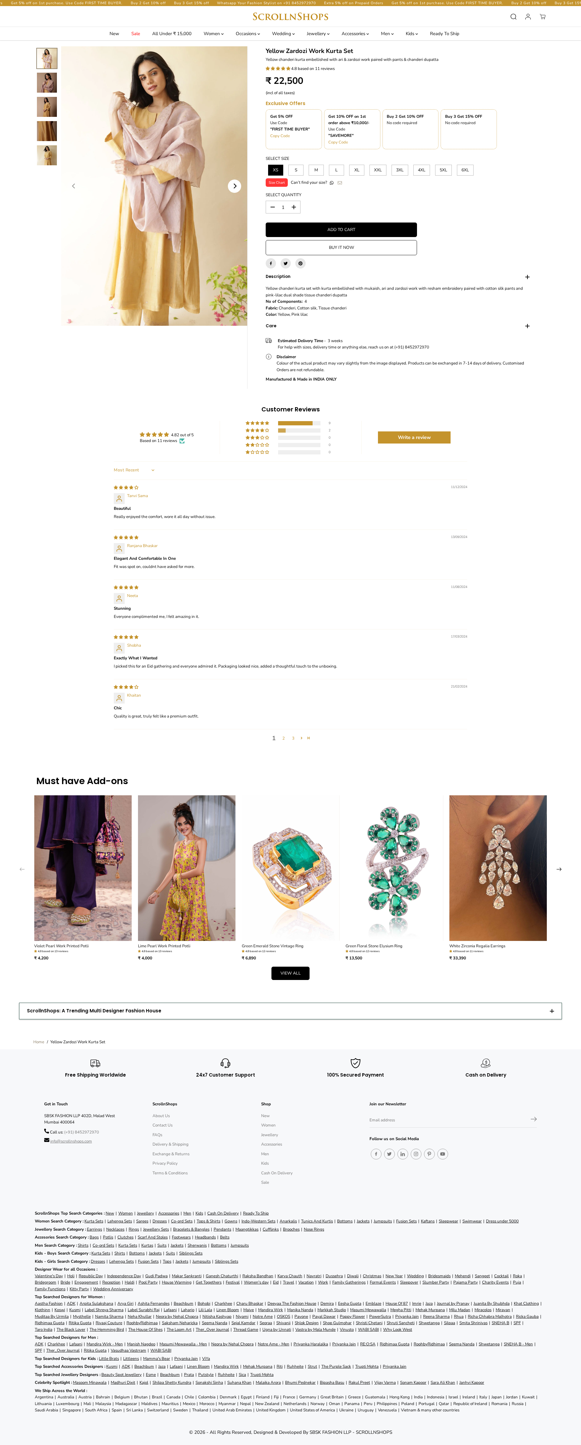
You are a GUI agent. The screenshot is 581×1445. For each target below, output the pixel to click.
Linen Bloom (227, 1310)
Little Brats (109, 1358)
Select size (277, 158)
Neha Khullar (140, 1316)
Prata (189, 1374)
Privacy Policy (165, 1163)
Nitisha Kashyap (216, 1316)
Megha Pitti (400, 1310)
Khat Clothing (526, 1303)
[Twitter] (286, 263)
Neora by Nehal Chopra (177, 1316)
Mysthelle (82, 1316)
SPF (517, 1323)
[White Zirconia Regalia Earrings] (498, 868)
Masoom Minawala (90, 1382)
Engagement (86, 1282)
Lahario (187, 1310)
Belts (224, 1237)
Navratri (314, 1276)
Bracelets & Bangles (191, 1229)
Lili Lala (205, 1310)
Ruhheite (295, 1366)
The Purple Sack (336, 1366)
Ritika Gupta (80, 1323)
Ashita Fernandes (153, 1303)
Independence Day (124, 1276)
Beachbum (183, 1303)
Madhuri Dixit (123, 1382)
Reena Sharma (436, 1316)
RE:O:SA (368, 1344)
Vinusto (347, 1329)
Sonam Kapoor (413, 1382)
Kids (410, 34)
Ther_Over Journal (212, 1329)
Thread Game (245, 1329)
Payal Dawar (324, 1316)
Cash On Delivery (277, 1173)
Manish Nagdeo (141, 1344)
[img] (126, 487)
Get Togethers (209, 1282)
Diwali (353, 1276)
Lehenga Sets (119, 1221)
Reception (111, 1282)
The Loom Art (179, 1329)
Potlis (108, 1237)
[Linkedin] (402, 1154)
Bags (94, 1237)
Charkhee (223, 1303)
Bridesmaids (439, 1276)
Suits (161, 1245)
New (114, 34)
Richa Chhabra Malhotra (490, 1316)
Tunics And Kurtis (317, 1221)
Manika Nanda (300, 1310)
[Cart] (542, 16)
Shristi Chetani (369, 1323)
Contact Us (162, 1125)
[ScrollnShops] (290, 16)
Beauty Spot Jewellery (121, 1374)
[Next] (234, 186)
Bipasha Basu (332, 1382)
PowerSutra (380, 1316)
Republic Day (91, 1276)
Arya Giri (125, 1303)
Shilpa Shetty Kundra (172, 1382)
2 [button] (283, 738)
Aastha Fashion (49, 1303)
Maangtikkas (246, 1229)
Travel (288, 1282)
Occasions (247, 34)
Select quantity (283, 195)
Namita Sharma (109, 1316)
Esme (151, 1374)
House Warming (177, 1282)
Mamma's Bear (156, 1358)
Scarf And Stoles (153, 1237)
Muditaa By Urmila (52, 1316)
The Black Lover (71, 1329)
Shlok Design (307, 1323)
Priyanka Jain (407, 1316)
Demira (327, 1303)
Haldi (129, 1282)
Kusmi (74, 1310)
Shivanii (283, 1323)
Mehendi (463, 1276)
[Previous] (73, 186)
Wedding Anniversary (113, 1289)
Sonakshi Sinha (209, 1382)
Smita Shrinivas (473, 1323)
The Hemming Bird (107, 1329)
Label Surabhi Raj (143, 1310)
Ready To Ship (444, 34)
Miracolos (482, 1310)
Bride (65, 1282)
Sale (135, 34)
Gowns (231, 1221)
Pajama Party (465, 1282)
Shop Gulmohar (337, 1323)
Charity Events (495, 1282)
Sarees (142, 1221)
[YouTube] (442, 1154)
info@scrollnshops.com (71, 1141)
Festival (233, 1282)
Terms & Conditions (170, 1173)
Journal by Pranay (453, 1303)
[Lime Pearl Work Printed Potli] (187, 868)
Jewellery (317, 34)
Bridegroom (45, 1282)
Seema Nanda (214, 1323)
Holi (70, 1276)
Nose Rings (314, 1229)
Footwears (181, 1237)
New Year (394, 1276)
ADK (71, 1303)
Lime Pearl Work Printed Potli (164, 946)
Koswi (59, 1310)
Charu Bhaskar (249, 1303)
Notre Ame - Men (273, 1344)
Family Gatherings (349, 1282)
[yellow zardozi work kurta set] (154, 186)
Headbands (205, 1237)
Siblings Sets (190, 1253)
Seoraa (266, 1323)
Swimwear (472, 1221)
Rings (134, 1229)
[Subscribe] (534, 1120)
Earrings (94, 1229)
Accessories (354, 34)
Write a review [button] (414, 437)
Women (212, 34)
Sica (242, 1374)
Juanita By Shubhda (492, 1303)
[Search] (513, 16)
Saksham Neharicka (180, 1323)
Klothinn (42, 1310)
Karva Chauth (289, 1276)
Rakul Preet (359, 1382)
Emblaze (373, 1303)
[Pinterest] (300, 263)
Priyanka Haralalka (311, 1344)
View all (291, 973)
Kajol (144, 1382)
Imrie (416, 1303)
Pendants (222, 1229)
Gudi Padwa (156, 1276)
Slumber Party (435, 1282)
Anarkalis (288, 1221)
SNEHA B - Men (518, 1344)
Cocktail (501, 1276)
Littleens (131, 1358)
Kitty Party (79, 1289)
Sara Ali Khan (443, 1382)
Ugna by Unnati (276, 1329)
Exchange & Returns (171, 1154)
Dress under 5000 (502, 1221)
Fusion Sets (406, 1221)
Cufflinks (271, 1229)
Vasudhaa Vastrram (128, 1350)
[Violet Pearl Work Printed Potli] (83, 868)
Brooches (291, 1229)
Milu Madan (459, 1310)
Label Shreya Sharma (104, 1310)
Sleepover (409, 1282)
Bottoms (345, 1221)
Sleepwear (448, 1221)
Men (386, 34)
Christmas (372, 1276)
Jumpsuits (383, 1221)
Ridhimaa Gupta (49, 1323)
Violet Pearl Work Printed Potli (61, 946)
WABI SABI (368, 1329)
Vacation (306, 1282)
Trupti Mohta (367, 1366)
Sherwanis (197, 1245)
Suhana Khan (239, 1382)
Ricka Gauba (527, 1316)
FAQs (157, 1135)
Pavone (301, 1316)
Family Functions (50, 1289)
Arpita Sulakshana (96, 1303)
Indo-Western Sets (258, 1221)
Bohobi (204, 1303)
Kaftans (428, 1221)
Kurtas (147, 1245)
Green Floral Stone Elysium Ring (374, 946)
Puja (517, 1282)
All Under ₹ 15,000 (172, 34)
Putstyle (206, 1374)
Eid (276, 1282)
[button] (278, 68)
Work (323, 1282)
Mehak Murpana (430, 1310)
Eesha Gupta (349, 1303)
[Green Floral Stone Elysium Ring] (394, 868)
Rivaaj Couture (109, 1323)
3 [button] (293, 738)
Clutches (125, 1237)
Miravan (503, 1310)
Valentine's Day (49, 1276)
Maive (248, 1310)
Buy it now (341, 247)
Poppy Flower (352, 1316)
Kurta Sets (93, 1221)
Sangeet (482, 1276)
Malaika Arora (268, 1382)
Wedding (282, 34)
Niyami (242, 1316)
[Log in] (528, 16)
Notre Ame (263, 1316)
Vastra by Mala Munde (315, 1329)
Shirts (83, 1245)
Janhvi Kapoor (471, 1382)
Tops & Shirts (208, 1221)
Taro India (43, 1329)
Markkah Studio (331, 1310)
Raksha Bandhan (257, 1276)
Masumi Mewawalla (368, 1310)
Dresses (160, 1221)
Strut (312, 1366)
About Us (161, 1116)
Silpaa (449, 1323)
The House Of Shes (145, 1329)
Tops (167, 1261)
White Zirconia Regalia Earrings (477, 946)
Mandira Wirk (270, 1310)
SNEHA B (500, 1323)
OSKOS (283, 1316)
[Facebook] (271, 263)
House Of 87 (397, 1303)
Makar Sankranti (187, 1276)
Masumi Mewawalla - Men (183, 1344)
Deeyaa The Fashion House (292, 1303)
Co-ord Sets (181, 1221)
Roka (517, 1276)
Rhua (459, 1316)
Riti (280, 1366)
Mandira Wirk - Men (105, 1344)
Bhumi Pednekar (300, 1382)
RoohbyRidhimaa (142, 1323)
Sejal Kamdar (243, 1323)
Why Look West (397, 1329)
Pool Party (148, 1282)
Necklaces (115, 1229)
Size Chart (277, 182)
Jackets (363, 1221)
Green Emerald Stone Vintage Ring (273, 946)
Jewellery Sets (156, 1229)
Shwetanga (429, 1323)
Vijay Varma (385, 1382)
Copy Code (280, 136)
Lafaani (170, 1310)
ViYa (206, 1358)
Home (38, 1042)
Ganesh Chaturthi (222, 1276)
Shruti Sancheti (401, 1323)
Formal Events (383, 1282)
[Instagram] (416, 1154)
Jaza (429, 1303)
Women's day (256, 1282)
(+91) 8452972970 (81, 1132)
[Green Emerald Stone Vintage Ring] (291, 868)
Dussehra (334, 1276)
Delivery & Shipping (171, 1144)
